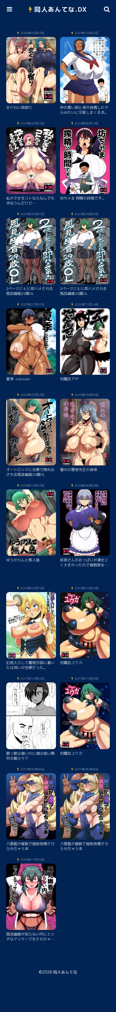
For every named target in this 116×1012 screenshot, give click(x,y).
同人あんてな (65, 972)
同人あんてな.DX (60, 9)
